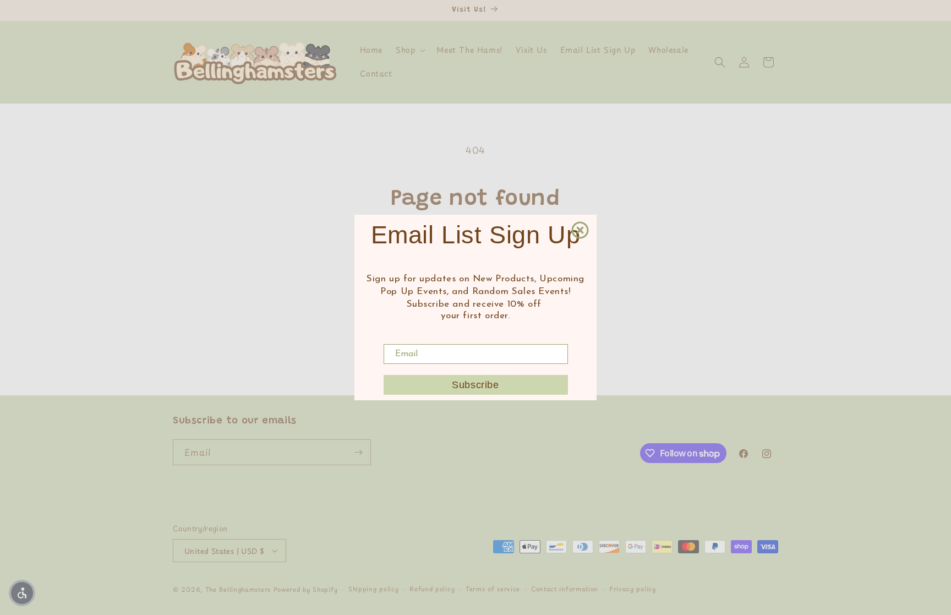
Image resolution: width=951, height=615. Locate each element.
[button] (409, 50)
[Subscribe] (358, 452)
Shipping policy (373, 589)
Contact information (564, 589)
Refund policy (432, 589)
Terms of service (493, 589)
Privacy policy (632, 589)
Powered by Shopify (306, 589)
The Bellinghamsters (238, 589)
